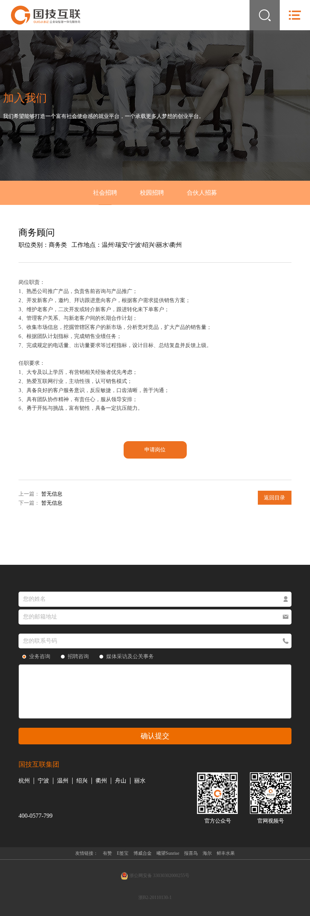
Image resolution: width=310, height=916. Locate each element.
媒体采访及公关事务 (130, 656)
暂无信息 (51, 494)
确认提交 (155, 736)
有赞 (107, 853)
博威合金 (142, 853)
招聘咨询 (78, 656)
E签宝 (123, 853)
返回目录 (274, 498)
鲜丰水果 (226, 853)
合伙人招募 (202, 192)
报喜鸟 (191, 853)
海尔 (207, 853)
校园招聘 (152, 192)
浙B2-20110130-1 (155, 897)
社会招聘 (105, 192)
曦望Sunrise (168, 853)
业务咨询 (39, 656)
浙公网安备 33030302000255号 (158, 875)
